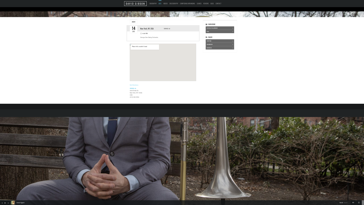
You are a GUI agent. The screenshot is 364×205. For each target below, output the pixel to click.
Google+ (209, 47)
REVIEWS (206, 3)
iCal (208, 31)
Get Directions (134, 85)
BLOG (212, 3)
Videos (165, 3)
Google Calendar (212, 28)
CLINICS (199, 3)
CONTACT (218, 3)
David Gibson (135, 3)
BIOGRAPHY (153, 3)
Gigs (160, 3)
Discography (174, 3)
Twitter (209, 41)
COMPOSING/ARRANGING (187, 3)
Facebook (210, 44)
